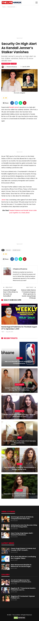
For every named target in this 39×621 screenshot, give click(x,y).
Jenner (3, 200)
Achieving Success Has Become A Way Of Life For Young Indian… (24, 526)
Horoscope (5, 304)
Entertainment (6, 63)
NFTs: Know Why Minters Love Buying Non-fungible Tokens (23, 557)
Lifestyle (19, 358)
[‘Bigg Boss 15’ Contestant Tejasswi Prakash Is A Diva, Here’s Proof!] (5, 598)
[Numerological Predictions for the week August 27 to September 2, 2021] (19, 314)
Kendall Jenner (13, 107)
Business (19, 490)
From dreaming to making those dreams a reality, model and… (20, 468)
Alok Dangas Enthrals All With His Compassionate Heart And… (22, 518)
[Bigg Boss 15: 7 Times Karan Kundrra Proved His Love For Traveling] (5, 590)
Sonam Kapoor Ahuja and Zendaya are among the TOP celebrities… (19, 389)
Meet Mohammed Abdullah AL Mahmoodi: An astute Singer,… (21, 565)
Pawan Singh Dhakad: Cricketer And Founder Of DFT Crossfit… (23, 549)
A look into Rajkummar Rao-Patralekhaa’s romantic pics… (21, 581)
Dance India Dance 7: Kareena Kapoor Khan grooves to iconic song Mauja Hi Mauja (28, 294)
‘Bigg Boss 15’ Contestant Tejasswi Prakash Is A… (23, 597)
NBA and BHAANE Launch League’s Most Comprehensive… (19, 362)
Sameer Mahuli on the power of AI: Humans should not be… (19, 442)
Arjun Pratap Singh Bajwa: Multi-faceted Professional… (22, 534)
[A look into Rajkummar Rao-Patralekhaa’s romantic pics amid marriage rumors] (5, 582)
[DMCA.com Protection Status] (19, 617)
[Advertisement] (19, 23)
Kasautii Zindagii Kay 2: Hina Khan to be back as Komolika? (10, 293)
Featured (8, 250)
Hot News (13, 63)
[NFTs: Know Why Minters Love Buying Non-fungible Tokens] (5, 559)
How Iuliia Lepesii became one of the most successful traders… (19, 495)
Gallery (19, 464)
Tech (19, 437)
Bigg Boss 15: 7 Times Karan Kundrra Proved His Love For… (23, 589)
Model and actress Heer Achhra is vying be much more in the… (19, 415)
